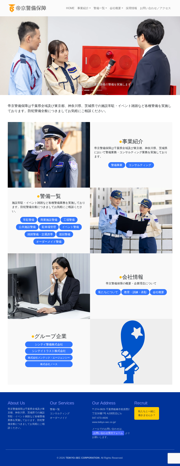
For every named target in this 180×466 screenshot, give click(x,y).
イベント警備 (70, 226)
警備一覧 (99, 8)
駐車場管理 (49, 226)
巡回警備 (64, 234)
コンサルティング (140, 165)
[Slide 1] (80, 90)
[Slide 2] (86, 90)
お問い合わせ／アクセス (155, 8)
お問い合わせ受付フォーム (108, 433)
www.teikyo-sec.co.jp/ (104, 422)
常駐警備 (28, 219)
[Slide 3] (93, 90)
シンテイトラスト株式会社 (49, 350)
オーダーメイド (58, 417)
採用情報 (131, 8)
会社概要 (115, 8)
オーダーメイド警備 (49, 241)
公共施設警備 (27, 226)
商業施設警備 (48, 219)
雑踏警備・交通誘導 (40, 234)
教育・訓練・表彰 (135, 292)
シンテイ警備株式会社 (49, 344)
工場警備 (69, 219)
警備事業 (116, 165)
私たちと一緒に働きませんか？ (146, 413)
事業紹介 (83, 8)
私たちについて (108, 292)
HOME (70, 8)
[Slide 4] (99, 90)
